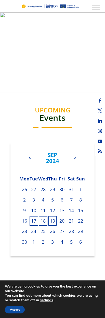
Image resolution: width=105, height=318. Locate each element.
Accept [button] (15, 310)
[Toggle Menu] (96, 7)
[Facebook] (100, 100)
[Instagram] (100, 131)
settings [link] (46, 300)
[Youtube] (100, 141)
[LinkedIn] (100, 121)
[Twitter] (100, 111)
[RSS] (100, 151)
